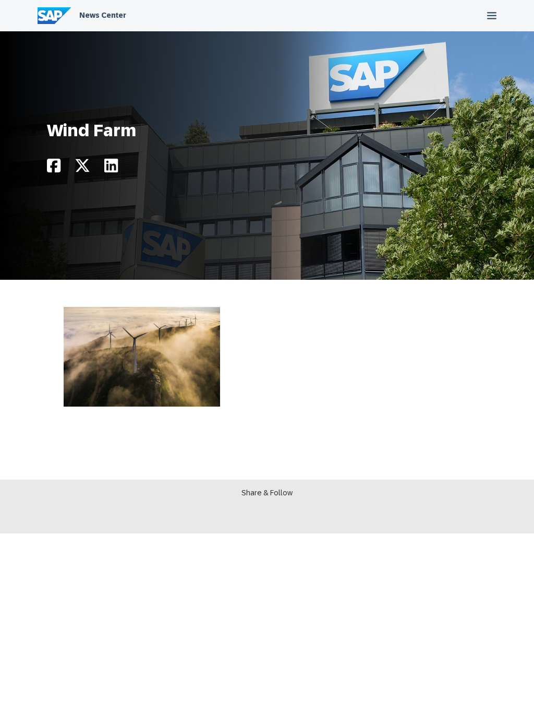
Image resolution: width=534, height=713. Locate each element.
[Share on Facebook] (53, 168)
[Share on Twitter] (82, 168)
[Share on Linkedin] (111, 168)
